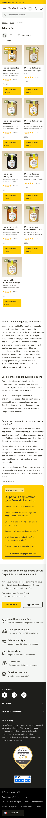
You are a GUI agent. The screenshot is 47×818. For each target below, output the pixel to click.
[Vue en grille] (4, 35)
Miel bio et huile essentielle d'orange (11, 281)
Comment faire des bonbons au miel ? (21, 531)
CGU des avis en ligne (11, 801)
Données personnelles (33, 801)
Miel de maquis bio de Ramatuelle (11, 69)
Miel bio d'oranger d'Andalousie (10, 228)
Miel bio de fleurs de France (33, 122)
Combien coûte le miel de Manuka (19, 506)
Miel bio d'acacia (31, 174)
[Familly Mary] (17, 8)
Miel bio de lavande (32, 68)
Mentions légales (9, 806)
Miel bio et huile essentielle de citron (33, 228)
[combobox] (23, 14)
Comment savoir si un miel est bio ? (20, 546)
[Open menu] (4, 8)
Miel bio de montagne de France (12, 122)
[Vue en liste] (11, 35)
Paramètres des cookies (30, 806)
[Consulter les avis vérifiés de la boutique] (22, 779)
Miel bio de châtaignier (8, 175)
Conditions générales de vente (15, 797)
